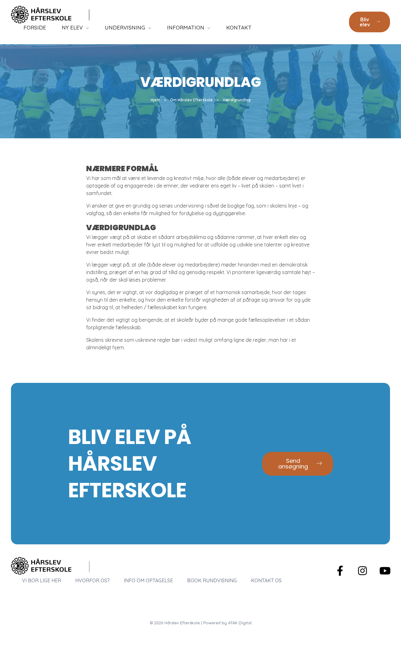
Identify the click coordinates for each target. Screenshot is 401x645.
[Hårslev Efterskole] (41, 15)
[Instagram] (362, 571)
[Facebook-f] (340, 571)
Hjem (155, 100)
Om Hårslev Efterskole (191, 100)
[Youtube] (385, 571)
